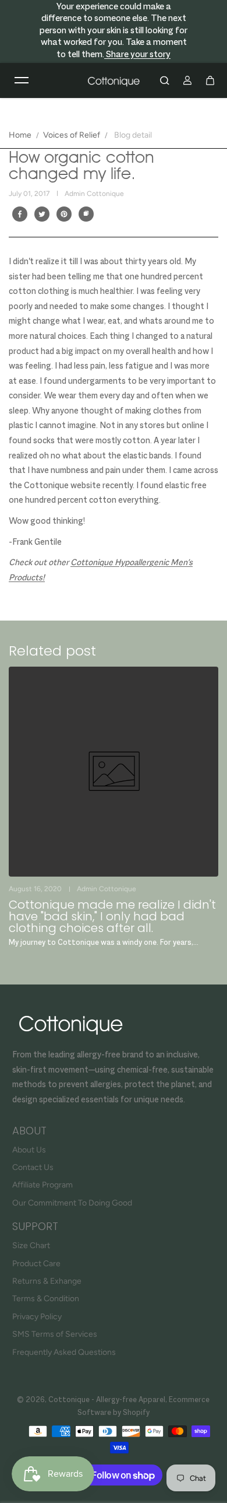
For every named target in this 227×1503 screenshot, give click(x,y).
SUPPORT (35, 1226)
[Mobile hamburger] (21, 80)
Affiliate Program (42, 1185)
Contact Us (33, 1167)
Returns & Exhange (46, 1281)
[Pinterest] (64, 214)
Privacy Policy (37, 1317)
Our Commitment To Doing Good (72, 1203)
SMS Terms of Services (54, 1334)
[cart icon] (210, 80)
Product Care (36, 1264)
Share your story (137, 55)
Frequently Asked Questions (64, 1352)
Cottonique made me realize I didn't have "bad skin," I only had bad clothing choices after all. (112, 916)
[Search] (165, 80)
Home (20, 135)
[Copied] (86, 214)
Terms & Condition (45, 1299)
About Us (29, 1150)
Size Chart (31, 1245)
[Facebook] (20, 214)
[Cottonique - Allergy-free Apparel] (113, 80)
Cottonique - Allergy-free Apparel (106, 1400)
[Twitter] (42, 214)
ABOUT (29, 1131)
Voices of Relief (71, 135)
